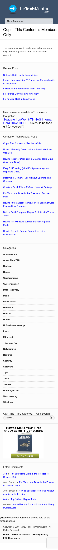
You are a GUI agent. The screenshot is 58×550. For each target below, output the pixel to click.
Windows (8, 402)
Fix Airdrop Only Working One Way (21, 93)
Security (7, 360)
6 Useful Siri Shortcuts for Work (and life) (24, 88)
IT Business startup (14, 325)
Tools (6, 378)
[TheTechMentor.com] (29, 13)
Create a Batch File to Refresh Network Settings (27, 187)
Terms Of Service (21, 534)
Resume (7, 355)
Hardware (8, 307)
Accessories (10, 254)
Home (6, 534)
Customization (11, 284)
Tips (5, 372)
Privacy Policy (40, 534)
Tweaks (7, 384)
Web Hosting (10, 396)
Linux (6, 331)
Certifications (10, 278)
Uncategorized (11, 390)
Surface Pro (11, 343)
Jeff (5, 473)
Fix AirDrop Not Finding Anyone (19, 99)
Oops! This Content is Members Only (22, 143)
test (5, 499)
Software (8, 366)
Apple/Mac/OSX (11, 260)
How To (7, 313)
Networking (9, 349)
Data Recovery (11, 289)
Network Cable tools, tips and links (20, 75)
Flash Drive (9, 301)
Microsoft (8, 337)
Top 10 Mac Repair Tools (23, 499)
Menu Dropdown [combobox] (15, 21)
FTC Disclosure (11, 538)
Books (6, 272)
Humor (6, 319)
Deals (6, 295)
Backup (7, 266)
